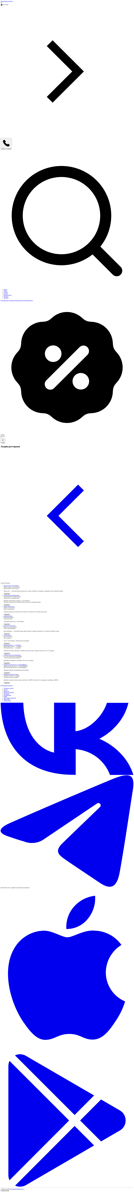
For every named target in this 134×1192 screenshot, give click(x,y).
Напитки (30, 300)
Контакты (6, 691)
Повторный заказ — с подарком (12, 645)
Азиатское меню (8, 616)
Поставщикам (7, 695)
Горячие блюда (20, 300)
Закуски (14, 300)
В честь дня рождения (9, 625)
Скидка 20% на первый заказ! (11, 595)
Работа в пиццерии (9, 692)
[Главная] (67, 581)
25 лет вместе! (7, 635)
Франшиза (6, 693)
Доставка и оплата (8, 688)
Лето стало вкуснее (9, 606)
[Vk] (67, 774)
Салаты (10, 300)
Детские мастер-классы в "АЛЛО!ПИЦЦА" (15, 664)
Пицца (2, 300)
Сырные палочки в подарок (11, 674)
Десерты (26, 300)
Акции (5, 689)
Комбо (6, 300)
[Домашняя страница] (7, 1)
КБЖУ (5, 696)
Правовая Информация (17, 1189)
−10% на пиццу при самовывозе (12, 655)
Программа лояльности (10, 698)
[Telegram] (67, 886)
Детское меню (7, 700)
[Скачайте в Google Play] (67, 1186)
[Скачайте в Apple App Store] (67, 1053)
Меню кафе (7, 699)
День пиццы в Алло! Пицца (11, 585)
